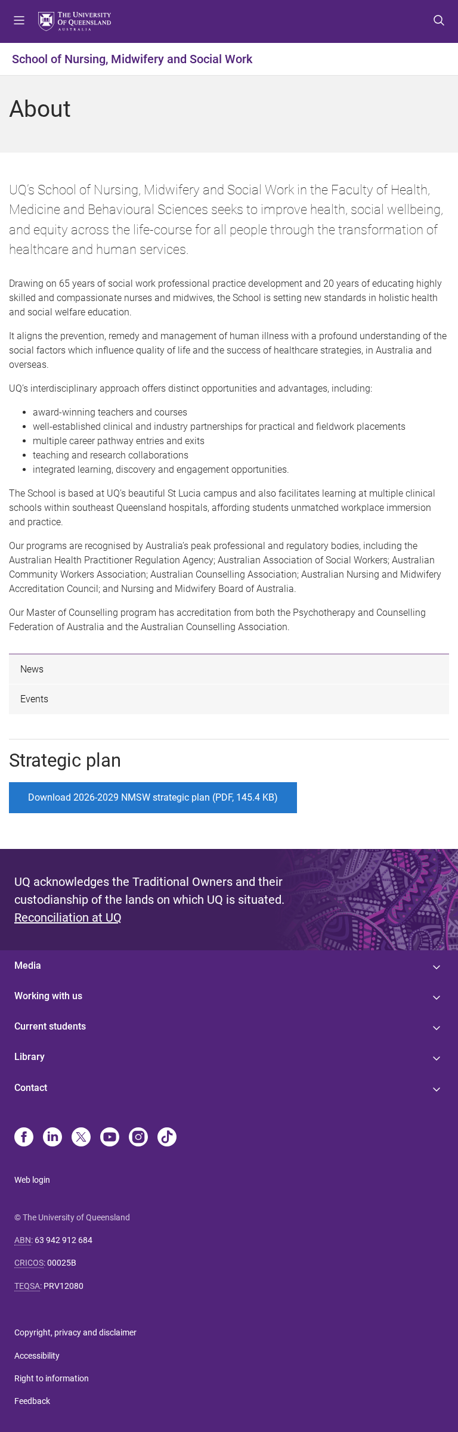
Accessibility (37, 1355)
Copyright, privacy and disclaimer (75, 1332)
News (32, 669)
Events (34, 699)
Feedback (32, 1401)
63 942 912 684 (63, 1240)
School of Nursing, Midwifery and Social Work (132, 59)
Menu (19, 21)
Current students (50, 1026)
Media (27, 965)
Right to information (51, 1378)
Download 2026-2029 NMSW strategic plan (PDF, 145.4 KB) (153, 797)
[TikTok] (167, 1138)
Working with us (48, 996)
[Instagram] (138, 1138)
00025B (61, 1262)
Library (29, 1056)
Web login (32, 1180)
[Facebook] (23, 1138)
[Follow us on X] (81, 1138)
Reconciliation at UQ (68, 917)
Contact (30, 1087)
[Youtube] (109, 1138)
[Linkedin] (52, 1138)
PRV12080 (63, 1286)
